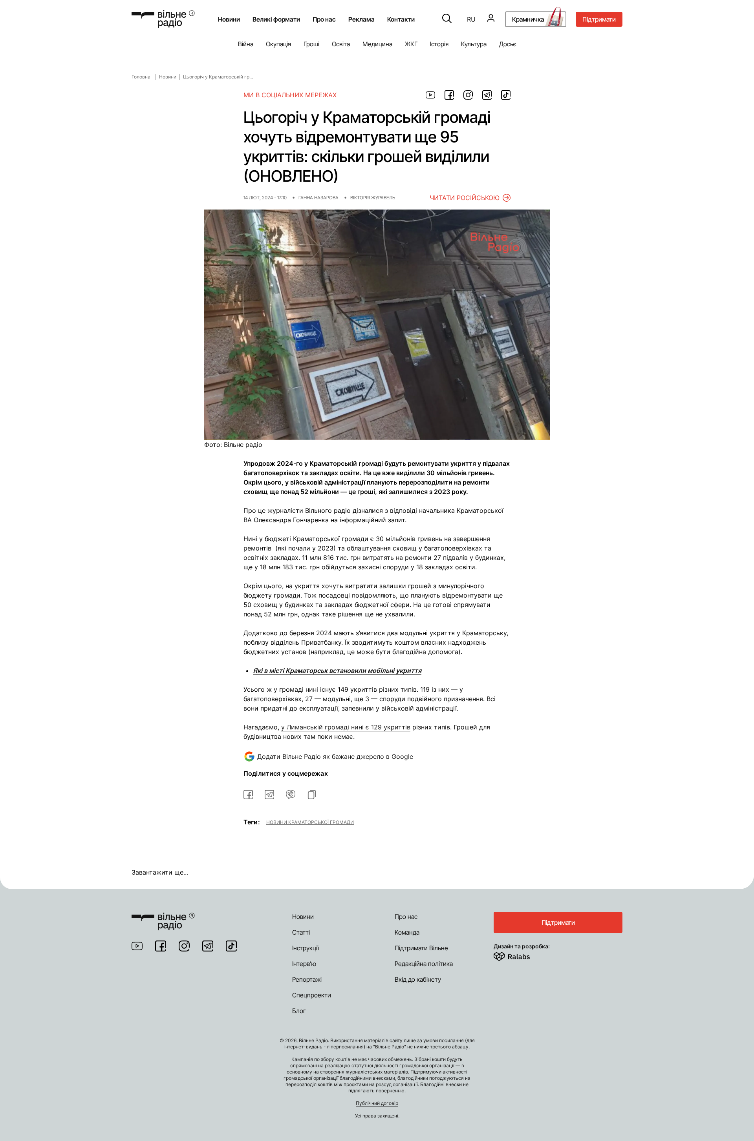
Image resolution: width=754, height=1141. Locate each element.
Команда (407, 932)
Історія (439, 44)
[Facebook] (160, 946)
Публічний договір (377, 1103)
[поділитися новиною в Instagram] (468, 95)
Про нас (406, 916)
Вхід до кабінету (418, 979)
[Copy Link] (312, 794)
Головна (141, 77)
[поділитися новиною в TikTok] (506, 95)
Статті (301, 932)
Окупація (278, 44)
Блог (299, 1011)
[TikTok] (231, 946)
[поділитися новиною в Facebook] (449, 95)
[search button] (446, 19)
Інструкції (305, 948)
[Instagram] (184, 946)
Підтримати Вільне (421, 948)
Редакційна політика (424, 964)
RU (471, 19)
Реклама (361, 19)
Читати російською (465, 198)
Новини (229, 19)
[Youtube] (137, 946)
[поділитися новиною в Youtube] (430, 95)
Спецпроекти (311, 995)
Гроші (311, 44)
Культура (474, 44)
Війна (245, 44)
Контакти (401, 19)
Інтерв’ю (304, 964)
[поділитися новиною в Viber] (291, 794)
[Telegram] (207, 946)
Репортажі (307, 979)
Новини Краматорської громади (310, 822)
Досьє (507, 44)
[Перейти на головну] (163, 19)
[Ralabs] (521, 955)
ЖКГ (411, 44)
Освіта (341, 44)
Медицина (377, 44)
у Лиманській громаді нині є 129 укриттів (345, 727)
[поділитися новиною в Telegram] (487, 95)
